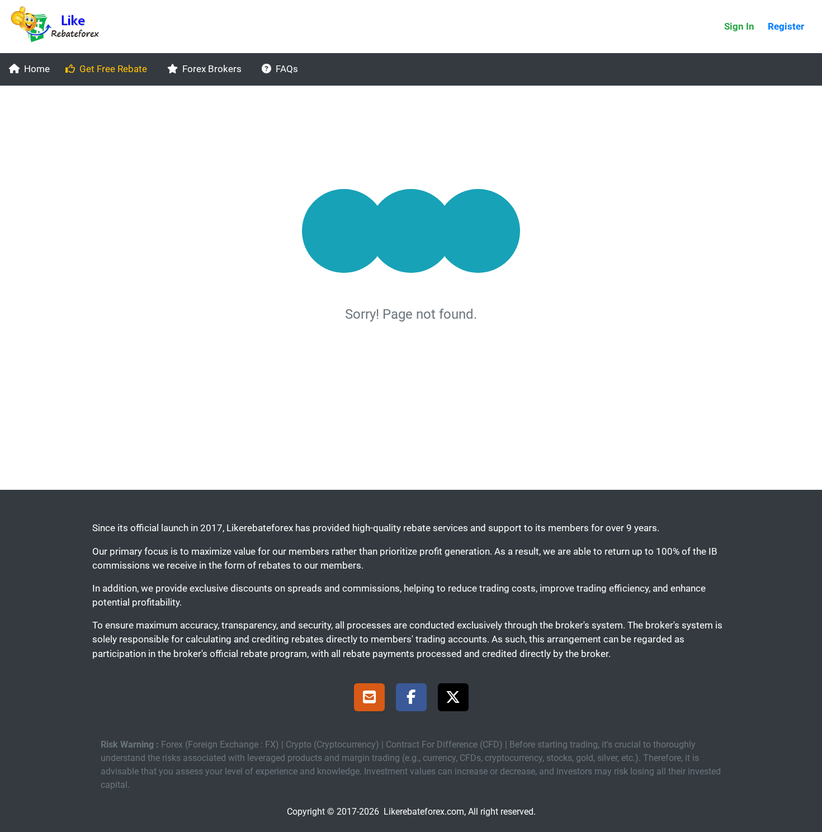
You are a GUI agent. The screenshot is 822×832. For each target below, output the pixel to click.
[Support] (369, 699)
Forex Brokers (212, 68)
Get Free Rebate (113, 68)
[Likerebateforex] (60, 26)
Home (37, 68)
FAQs (287, 68)
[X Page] (453, 699)
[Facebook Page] (411, 699)
